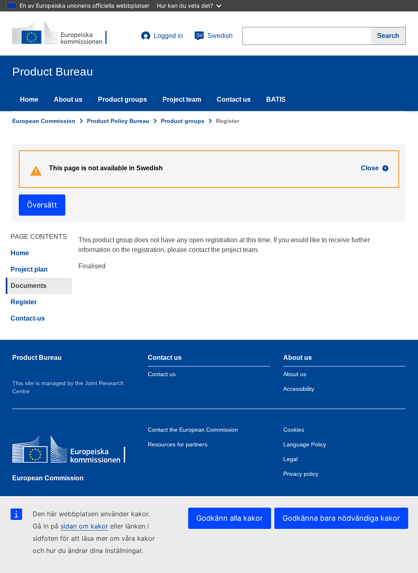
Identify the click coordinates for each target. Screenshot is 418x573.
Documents (29, 285)
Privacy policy (300, 473)
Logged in (168, 35)
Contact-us (28, 318)
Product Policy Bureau (118, 121)
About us (68, 99)
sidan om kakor (84, 526)
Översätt (42, 205)
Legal (290, 459)
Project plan (29, 269)
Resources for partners (177, 444)
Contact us (234, 99)
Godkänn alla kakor (229, 518)
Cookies (293, 429)
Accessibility (298, 389)
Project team (181, 99)
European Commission (44, 121)
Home (29, 99)
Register (24, 302)
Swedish (214, 35)
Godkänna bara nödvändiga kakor (341, 518)
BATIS (276, 99)
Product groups (122, 99)
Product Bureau (37, 357)
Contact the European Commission (193, 429)
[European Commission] (71, 451)
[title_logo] (61, 33)
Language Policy (304, 444)
